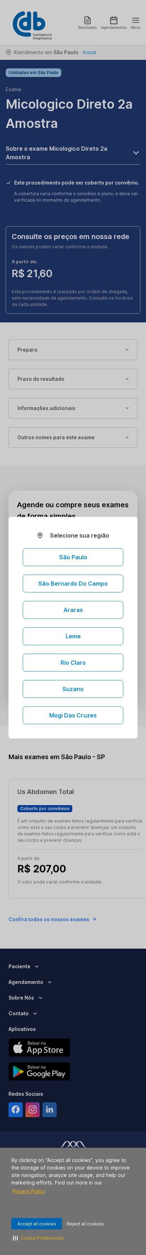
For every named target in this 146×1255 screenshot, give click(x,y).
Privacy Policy (28, 1191)
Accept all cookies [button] (36, 1224)
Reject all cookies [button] (85, 1224)
